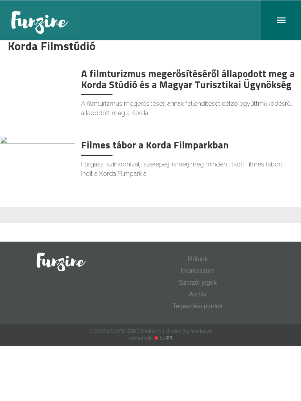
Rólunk (198, 259)
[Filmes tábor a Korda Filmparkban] (37, 160)
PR (169, 338)
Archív (198, 294)
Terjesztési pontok (197, 306)
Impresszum (197, 270)
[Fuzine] (150, 20)
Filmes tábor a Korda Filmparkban (154, 144)
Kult (13, 72)
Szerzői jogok (198, 282)
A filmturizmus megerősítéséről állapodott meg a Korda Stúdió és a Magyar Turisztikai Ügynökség (188, 79)
